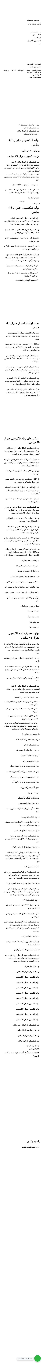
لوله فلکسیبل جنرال (32, 128)
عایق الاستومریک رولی (31, 761)
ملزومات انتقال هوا (34, 1224)
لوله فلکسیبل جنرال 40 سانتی (27, 993)
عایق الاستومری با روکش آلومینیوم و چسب (23, 771)
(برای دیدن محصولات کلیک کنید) (27, 739)
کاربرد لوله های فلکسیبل (30, 755)
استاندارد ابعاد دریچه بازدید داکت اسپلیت (26, 1220)
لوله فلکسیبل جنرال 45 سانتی (21, 192)
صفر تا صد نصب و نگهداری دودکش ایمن (26, 1236)
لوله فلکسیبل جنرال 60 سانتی (28, 972)
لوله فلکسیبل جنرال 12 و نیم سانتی (26, 1025)
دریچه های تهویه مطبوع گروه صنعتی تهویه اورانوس (22, 1216)
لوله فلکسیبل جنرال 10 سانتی (28, 1030)
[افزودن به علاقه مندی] (18, 1137)
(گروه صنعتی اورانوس (31, 734)
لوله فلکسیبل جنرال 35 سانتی (27, 998)
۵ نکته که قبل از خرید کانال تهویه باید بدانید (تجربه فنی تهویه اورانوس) (22, 1230)
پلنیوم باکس (33, 1141)
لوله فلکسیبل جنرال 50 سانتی (27, 982)
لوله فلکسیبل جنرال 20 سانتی (27, 1014)
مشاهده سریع (30, 1137)
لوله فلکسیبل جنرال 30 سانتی (27, 1004)
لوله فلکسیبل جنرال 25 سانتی (27, 1009)
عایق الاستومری (33, 793)
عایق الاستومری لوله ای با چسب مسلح (25, 766)
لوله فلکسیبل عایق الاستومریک (28, 750)
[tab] (21, 201)
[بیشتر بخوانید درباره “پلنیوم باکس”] (37, 1137)
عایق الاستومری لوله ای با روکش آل (26, 782)
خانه (38, 125)
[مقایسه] (24, 1137)
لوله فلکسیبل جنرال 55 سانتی (27, 977)
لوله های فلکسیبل (27, 125)
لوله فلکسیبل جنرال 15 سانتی (27, 1020)
